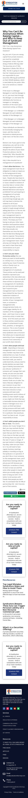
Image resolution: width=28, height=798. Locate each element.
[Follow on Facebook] (4, 708)
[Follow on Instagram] (7, 708)
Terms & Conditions (18, 792)
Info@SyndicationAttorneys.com (15, 776)
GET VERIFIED (6, 732)
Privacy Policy (8, 792)
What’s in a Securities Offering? (13, 628)
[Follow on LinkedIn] (11, 708)
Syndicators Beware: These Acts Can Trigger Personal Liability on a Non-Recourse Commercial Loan (14, 607)
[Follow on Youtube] (15, 708)
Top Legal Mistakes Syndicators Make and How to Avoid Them (13, 586)
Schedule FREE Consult (14, 531)
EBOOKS (5, 758)
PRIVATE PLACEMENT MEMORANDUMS (13, 729)
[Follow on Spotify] (18, 708)
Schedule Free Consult (14, 8)
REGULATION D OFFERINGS (10, 720)
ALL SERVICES (6, 716)
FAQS (4, 755)
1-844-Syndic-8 (10, 782)
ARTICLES (6, 751)
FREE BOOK (6, 748)
